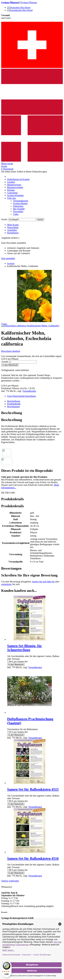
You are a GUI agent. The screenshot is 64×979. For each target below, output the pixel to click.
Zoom (4, 324)
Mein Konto (13, 224)
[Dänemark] (32, 161)
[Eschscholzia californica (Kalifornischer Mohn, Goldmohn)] (30, 325)
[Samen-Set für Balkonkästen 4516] (29, 852)
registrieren (6, 584)
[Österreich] (32, 114)
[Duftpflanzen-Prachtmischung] (29, 712)
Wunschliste (12, 227)
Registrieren (12, 233)
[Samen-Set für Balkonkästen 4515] (29, 783)
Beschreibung (13, 401)
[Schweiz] (32, 67)
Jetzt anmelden (8, 258)
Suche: (4, 219)
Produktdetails (14, 404)
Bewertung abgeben (10, 351)
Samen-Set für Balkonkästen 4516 (33, 858)
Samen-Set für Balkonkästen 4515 (33, 789)
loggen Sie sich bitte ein (43, 581)
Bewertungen (13, 406)
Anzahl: (5, 361)
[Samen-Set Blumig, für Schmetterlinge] (29, 639)
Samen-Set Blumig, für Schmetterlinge (24, 648)
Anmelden (12, 230)
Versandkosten (29, 391)
